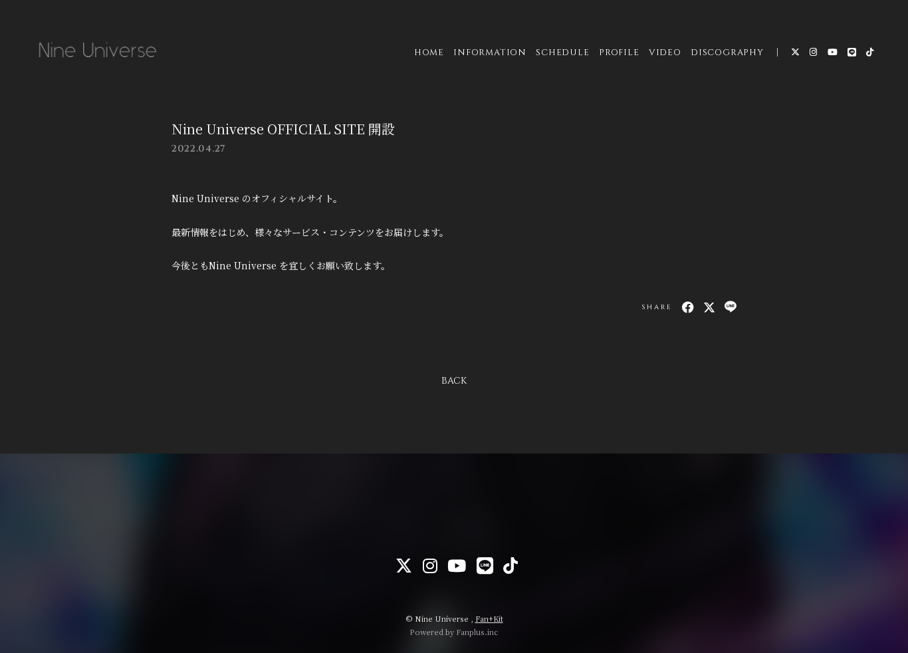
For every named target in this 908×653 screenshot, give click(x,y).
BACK (454, 380)
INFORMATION (489, 53)
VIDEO (665, 53)
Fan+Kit (489, 618)
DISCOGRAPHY (727, 53)
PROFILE (619, 53)
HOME (429, 53)
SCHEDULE (562, 53)
